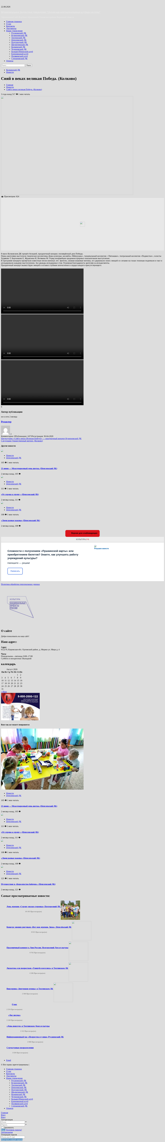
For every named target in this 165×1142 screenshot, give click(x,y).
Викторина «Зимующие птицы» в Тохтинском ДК (30, 989)
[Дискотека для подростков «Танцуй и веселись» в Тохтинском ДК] (78, 981)
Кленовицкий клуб (19, 54)
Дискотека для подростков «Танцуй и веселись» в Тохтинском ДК (37, 968)
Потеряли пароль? (14, 1130)
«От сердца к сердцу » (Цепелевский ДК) (20, 494)
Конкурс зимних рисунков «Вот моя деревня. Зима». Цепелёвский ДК (39, 927)
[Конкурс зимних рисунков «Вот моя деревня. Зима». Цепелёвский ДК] (81, 940)
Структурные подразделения (20, 1048)
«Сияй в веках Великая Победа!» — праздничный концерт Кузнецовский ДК (41, 438)
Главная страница (14, 21)
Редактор (6, 421)
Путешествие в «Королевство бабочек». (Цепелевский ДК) (28, 884)
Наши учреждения (14, 31)
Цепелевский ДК (18, 40)
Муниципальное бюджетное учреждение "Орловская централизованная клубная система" (50, 12)
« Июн (4, 692)
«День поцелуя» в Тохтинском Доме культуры (28, 1026)
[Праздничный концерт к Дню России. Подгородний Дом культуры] (78, 960)
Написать (15, 571)
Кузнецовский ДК (19, 35)
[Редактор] (6, 434)
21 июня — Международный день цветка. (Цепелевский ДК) (29, 468)
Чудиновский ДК (19, 49)
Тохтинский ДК (18, 38)
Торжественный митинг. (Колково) (22, 441)
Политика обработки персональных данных (20, 584)
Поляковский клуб (19, 56)
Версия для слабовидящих (84, 533)
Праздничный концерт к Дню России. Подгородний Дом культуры (37, 948)
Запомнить (9, 1127)
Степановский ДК (19, 58)
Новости (10, 72)
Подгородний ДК (19, 42)
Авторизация (7, 1132)
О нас (8, 24)
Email (8, 1060)
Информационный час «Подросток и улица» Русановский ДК (35, 1037)
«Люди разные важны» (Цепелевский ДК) (20, 520)
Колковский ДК (18, 47)
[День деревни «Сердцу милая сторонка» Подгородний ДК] (70, 919)
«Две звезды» (14, 1015)
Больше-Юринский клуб (22, 51)
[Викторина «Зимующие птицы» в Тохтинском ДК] (63, 1001)
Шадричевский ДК (19, 45)
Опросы (9, 61)
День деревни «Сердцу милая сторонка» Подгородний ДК (33, 906)
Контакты (10, 26)
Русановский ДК (18, 33)
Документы (11, 28)
